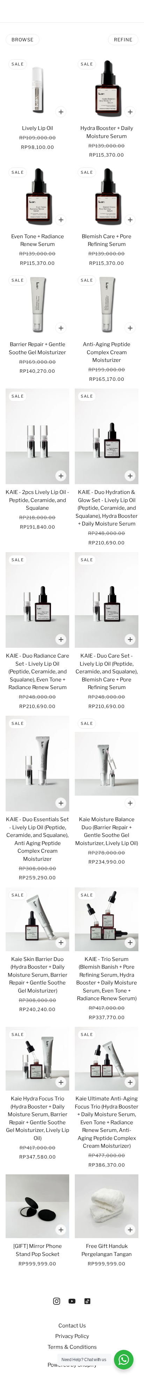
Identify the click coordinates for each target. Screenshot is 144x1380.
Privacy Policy (72, 1336)
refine (123, 39)
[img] (56, 1301)
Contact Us (72, 1326)
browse (23, 39)
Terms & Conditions (72, 1347)
